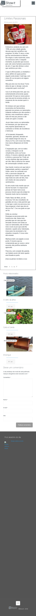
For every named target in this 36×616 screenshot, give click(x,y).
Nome (5, 399)
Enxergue (7, 355)
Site (4, 415)
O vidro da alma (9, 300)
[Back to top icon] (18, 603)
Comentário (7, 377)
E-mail (5, 407)
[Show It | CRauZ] (11, 3)
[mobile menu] (33, 3)
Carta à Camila (8, 327)
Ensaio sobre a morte (17, 441)
